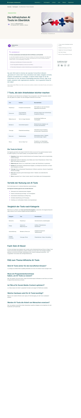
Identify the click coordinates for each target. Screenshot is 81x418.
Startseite (9, 6)
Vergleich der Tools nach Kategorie (65, 50)
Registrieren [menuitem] (71, 2)
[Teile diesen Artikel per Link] (68, 65)
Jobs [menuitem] (59, 2)
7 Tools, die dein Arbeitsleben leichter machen (65, 45)
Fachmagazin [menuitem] (47, 2)
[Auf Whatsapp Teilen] (65, 65)
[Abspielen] (9, 45)
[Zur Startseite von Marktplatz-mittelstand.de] (13, 2)
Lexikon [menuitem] (54, 2)
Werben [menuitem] (64, 2)
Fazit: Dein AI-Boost (62, 52)
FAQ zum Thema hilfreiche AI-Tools (65, 54)
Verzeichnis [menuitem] (37, 2)
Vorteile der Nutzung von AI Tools (64, 47)
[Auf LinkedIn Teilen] (62, 65)
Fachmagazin (15, 6)
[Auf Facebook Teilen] (58, 65)
